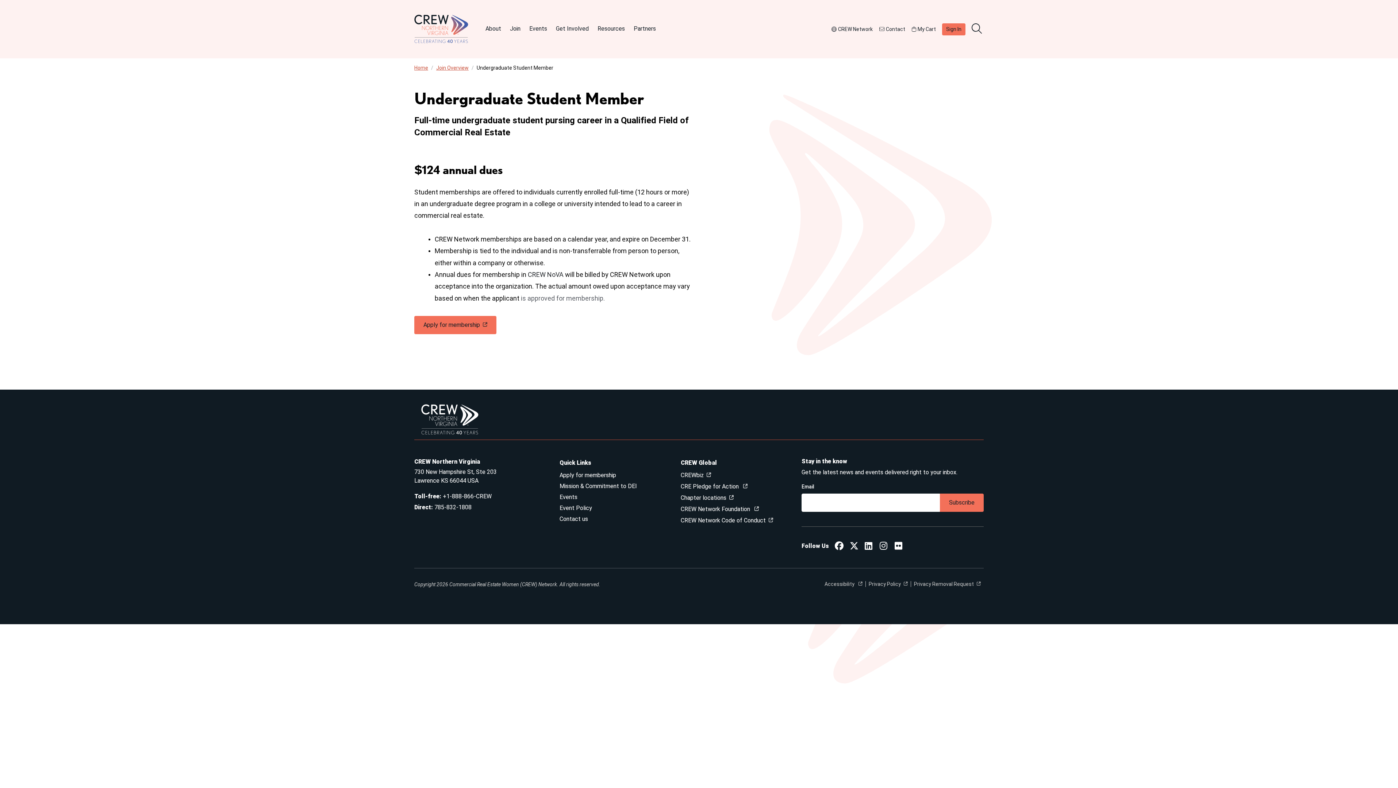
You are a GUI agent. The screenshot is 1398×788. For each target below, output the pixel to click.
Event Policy (576, 508)
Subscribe (962, 502)
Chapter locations (703, 497)
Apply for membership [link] (451, 324)
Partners (645, 28)
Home (421, 68)
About (493, 28)
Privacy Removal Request (944, 584)
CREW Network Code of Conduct (723, 520)
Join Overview (452, 68)
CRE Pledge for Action (710, 486)
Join (515, 28)
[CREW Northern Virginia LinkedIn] (868, 547)
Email (808, 487)
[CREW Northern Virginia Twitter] (854, 547)
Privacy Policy (885, 584)
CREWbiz (692, 475)
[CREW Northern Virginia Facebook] (839, 547)
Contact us (574, 518)
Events (538, 28)
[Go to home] (441, 29)
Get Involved (572, 28)
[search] (977, 29)
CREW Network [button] (855, 29)
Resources (611, 28)
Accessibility (840, 584)
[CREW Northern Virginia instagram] (883, 547)
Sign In (953, 29)
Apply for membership (588, 475)
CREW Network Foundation (716, 509)
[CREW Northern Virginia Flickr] (898, 547)
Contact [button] (895, 29)
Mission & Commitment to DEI (598, 486)
